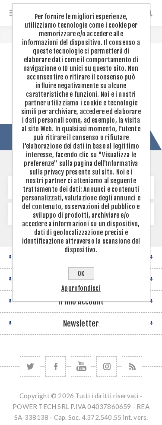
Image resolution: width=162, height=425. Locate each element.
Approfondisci (81, 288)
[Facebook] (55, 366)
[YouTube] (81, 366)
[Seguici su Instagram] (106, 366)
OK (81, 273)
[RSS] (132, 366)
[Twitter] (30, 366)
